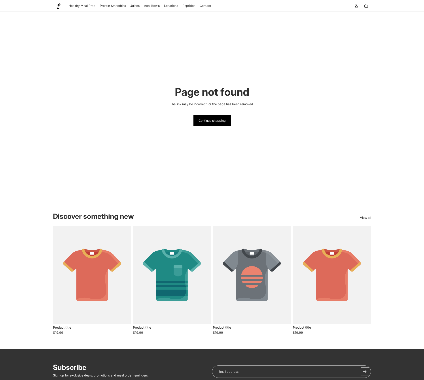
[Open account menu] (356, 6)
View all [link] (365, 217)
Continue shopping (212, 120)
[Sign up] (365, 371)
